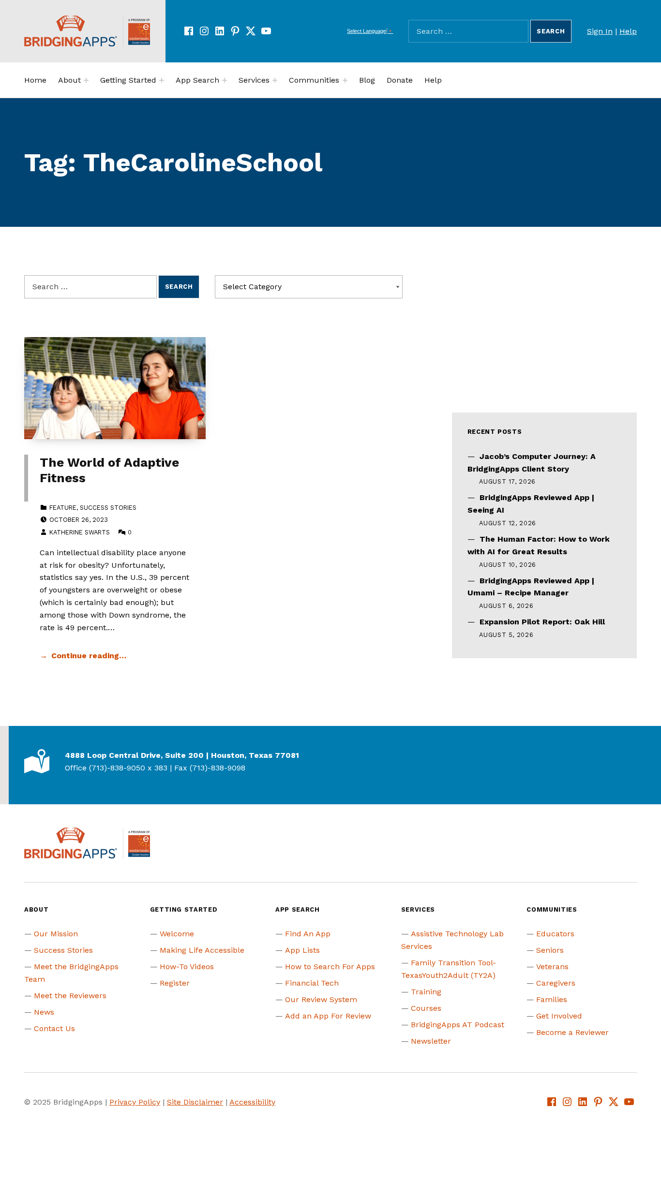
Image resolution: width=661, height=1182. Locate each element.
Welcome (177, 933)
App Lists (302, 950)
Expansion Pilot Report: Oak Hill (542, 621)
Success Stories (108, 507)
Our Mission (56, 933)
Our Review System (321, 999)
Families (551, 999)
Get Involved (559, 1015)
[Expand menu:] (86, 80)
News (44, 1012)
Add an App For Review (328, 1015)
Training (426, 991)
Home (35, 80)
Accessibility (252, 1102)
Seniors (550, 950)
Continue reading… (88, 655)
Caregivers (555, 983)
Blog (367, 80)
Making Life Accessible (202, 950)
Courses (426, 1008)
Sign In (600, 31)
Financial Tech (312, 983)
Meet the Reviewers (70, 995)
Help (628, 31)
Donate (400, 80)
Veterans (552, 966)
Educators (555, 933)
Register (175, 983)
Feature (62, 507)
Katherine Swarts (79, 532)
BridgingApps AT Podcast (457, 1024)
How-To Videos (187, 966)
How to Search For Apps (330, 966)
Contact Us (54, 1028)
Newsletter (431, 1041)
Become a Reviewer (572, 1032)
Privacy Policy (134, 1102)
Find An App (307, 933)
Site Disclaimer (195, 1102)
